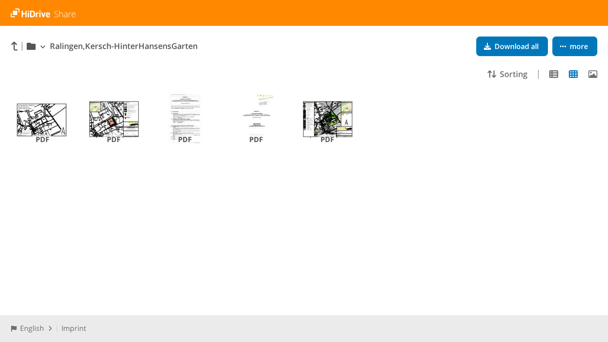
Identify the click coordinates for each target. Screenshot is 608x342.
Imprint (73, 328)
